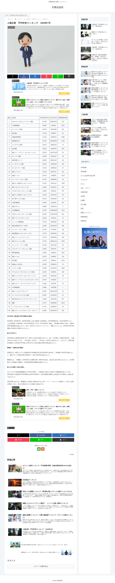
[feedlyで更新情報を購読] (39, 449)
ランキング (11, 427)
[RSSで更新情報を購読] (42, 449)
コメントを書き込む (41, 566)
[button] (69, 76)
